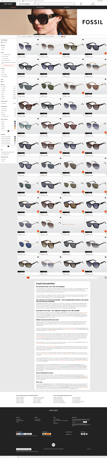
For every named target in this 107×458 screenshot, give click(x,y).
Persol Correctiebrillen (76, 397)
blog (54, 359)
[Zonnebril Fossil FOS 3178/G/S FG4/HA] (51, 46)
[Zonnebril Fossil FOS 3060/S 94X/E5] (29, 85)
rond (3, 112)
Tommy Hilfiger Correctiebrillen (78, 401)
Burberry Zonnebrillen (37, 402)
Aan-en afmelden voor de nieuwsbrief (61, 420)
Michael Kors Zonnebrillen (38, 398)
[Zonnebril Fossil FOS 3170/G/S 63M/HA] (51, 125)
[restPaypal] (25, 434)
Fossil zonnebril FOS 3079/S (69, 329)
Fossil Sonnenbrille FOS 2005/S (50, 346)
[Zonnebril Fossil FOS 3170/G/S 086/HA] (96, 145)
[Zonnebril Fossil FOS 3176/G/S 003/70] (74, 164)
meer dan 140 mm (6, 60)
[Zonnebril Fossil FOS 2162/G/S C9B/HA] (51, 204)
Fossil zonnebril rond (69, 353)
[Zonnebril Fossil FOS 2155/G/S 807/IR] (29, 145)
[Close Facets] (8, 36)
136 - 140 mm (5, 58)
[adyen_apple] (28, 434)
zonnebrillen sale (85, 387)
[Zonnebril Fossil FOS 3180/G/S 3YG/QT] (74, 184)
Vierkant (3, 90)
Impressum (36, 451)
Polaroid (37, 336)
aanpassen (39, 361)
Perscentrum (18, 419)
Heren (3, 49)
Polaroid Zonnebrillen (20, 402)
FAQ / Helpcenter (57, 419)
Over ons (18, 417)
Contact (17, 421)
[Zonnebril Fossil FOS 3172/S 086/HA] (96, 105)
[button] (8, 4)
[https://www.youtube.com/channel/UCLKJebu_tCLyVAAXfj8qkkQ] (87, 434)
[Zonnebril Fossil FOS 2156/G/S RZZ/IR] (51, 184)
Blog (54, 421)
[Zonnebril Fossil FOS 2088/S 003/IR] (51, 164)
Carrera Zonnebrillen (20, 401)
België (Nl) (101, 0)
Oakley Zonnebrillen (20, 398)
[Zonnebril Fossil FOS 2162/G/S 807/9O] (96, 204)
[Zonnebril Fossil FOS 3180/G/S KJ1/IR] (29, 224)
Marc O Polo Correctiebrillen (59, 401)
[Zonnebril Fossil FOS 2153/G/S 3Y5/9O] (96, 164)
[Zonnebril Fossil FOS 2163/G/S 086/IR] (29, 204)
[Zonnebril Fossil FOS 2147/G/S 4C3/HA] (51, 224)
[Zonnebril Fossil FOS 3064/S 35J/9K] (74, 224)
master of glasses (63, 360)
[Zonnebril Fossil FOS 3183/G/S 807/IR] (96, 224)
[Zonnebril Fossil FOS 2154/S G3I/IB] (51, 263)
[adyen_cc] (17, 434)
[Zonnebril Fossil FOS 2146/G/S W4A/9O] (96, 263)
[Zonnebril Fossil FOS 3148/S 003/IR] (74, 66)
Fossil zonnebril (84, 312)
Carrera (45, 336)
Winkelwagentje (92, 4)
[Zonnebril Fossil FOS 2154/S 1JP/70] (96, 85)
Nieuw (3, 70)
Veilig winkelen (38, 419)
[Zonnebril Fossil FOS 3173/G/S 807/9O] (74, 145)
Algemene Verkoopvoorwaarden (22, 451)
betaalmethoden (82, 378)
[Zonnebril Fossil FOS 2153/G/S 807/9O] (74, 105)
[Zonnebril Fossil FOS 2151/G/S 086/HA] (29, 105)
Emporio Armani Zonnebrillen (39, 397)
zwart (87, 342)
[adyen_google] (30, 434)
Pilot (3, 92)
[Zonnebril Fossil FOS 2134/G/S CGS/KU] (29, 243)
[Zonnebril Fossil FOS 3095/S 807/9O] (29, 66)
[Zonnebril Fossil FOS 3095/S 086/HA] (29, 263)
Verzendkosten (37, 420)
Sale (3, 72)
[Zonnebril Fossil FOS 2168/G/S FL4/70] (74, 204)
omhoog (89, 448)
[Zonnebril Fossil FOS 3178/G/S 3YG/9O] (96, 125)
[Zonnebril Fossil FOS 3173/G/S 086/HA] (51, 145)
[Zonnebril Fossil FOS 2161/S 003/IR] (29, 164)
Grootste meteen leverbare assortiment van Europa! (12, 0)
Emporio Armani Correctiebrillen (60, 402)
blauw (37, 343)
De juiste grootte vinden (8, 65)
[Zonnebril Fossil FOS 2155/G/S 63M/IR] (74, 243)
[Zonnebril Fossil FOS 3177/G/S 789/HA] (74, 85)
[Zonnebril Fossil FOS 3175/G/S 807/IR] (96, 46)
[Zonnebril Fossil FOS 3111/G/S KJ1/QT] (51, 85)
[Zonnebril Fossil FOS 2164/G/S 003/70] (96, 184)
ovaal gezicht (4, 110)
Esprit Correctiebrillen (76, 402)
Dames (3, 47)
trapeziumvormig (5, 116)
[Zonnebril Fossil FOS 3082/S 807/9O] (51, 105)
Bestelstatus (56, 423)
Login (81, 4)
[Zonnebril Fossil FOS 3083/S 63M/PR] (29, 125)
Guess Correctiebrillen (76, 398)
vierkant (3, 114)
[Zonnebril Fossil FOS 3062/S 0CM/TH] (96, 66)
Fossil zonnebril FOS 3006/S (50, 330)
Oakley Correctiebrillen (58, 398)
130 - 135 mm (5, 56)
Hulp (54, 417)
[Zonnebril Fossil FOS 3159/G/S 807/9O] (29, 46)
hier (74, 425)
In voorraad (4, 74)
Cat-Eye (3, 88)
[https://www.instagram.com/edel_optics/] (84, 434)
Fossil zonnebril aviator (55, 353)
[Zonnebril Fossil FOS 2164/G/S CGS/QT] (29, 184)
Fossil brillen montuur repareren (82, 360)
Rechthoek (4, 86)
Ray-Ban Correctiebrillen (58, 397)
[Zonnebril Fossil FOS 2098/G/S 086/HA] (51, 243)
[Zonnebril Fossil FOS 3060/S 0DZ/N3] (96, 243)
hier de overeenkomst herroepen (24, 449)
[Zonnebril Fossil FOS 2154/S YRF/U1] (74, 125)
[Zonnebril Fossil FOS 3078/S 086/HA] (74, 46)
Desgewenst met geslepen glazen (8, 152)
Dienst (36, 417)
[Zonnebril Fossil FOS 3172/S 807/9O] (51, 66)
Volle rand (4, 103)
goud (41, 343)
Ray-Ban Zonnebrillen (20, 397)
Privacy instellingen (19, 420)
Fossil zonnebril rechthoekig (44, 353)
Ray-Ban (41, 336)
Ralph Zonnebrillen (37, 401)
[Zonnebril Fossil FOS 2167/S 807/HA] (74, 263)
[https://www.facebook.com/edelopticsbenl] (82, 434)
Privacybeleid (31, 451)
